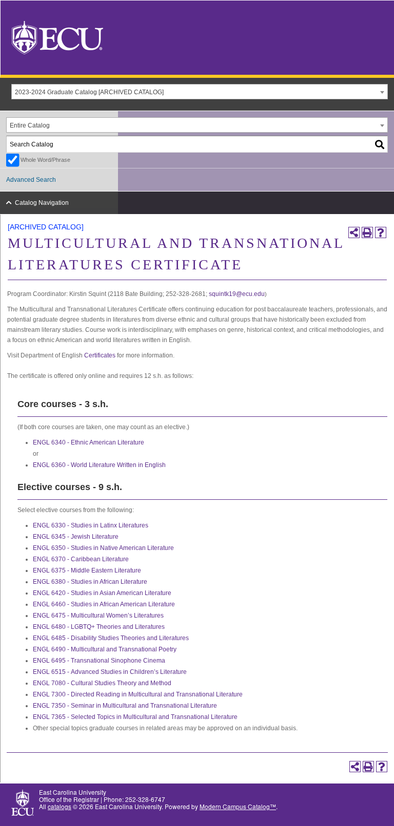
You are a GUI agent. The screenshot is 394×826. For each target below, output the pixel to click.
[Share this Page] (354, 232)
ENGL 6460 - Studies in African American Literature (104, 604)
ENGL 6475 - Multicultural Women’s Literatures (98, 615)
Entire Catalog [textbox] (30, 125)
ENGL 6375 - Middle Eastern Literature (87, 570)
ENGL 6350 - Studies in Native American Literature (103, 548)
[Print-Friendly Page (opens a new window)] (367, 232)
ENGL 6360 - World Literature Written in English (99, 465)
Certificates (99, 355)
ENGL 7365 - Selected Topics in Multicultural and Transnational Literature (135, 717)
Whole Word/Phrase (45, 160)
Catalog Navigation (42, 202)
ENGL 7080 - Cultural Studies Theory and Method (102, 683)
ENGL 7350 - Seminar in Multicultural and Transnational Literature (125, 705)
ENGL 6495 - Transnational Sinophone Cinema (99, 660)
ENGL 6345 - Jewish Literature (76, 536)
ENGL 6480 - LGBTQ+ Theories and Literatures (99, 626)
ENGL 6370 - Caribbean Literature (81, 559)
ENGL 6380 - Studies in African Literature (90, 581)
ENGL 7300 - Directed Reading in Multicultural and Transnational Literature (138, 694)
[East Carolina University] (57, 37)
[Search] (380, 144)
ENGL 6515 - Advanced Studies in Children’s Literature (110, 671)
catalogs (59, 806)
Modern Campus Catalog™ (238, 806)
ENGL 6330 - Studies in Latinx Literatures (90, 525)
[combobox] (199, 91)
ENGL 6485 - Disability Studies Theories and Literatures (111, 638)
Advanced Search (31, 179)
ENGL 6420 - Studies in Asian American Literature (102, 593)
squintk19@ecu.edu (237, 294)
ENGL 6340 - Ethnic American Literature (88, 442)
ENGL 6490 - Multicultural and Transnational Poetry (104, 649)
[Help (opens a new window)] (380, 232)
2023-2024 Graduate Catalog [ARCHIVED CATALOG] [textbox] (89, 92)
